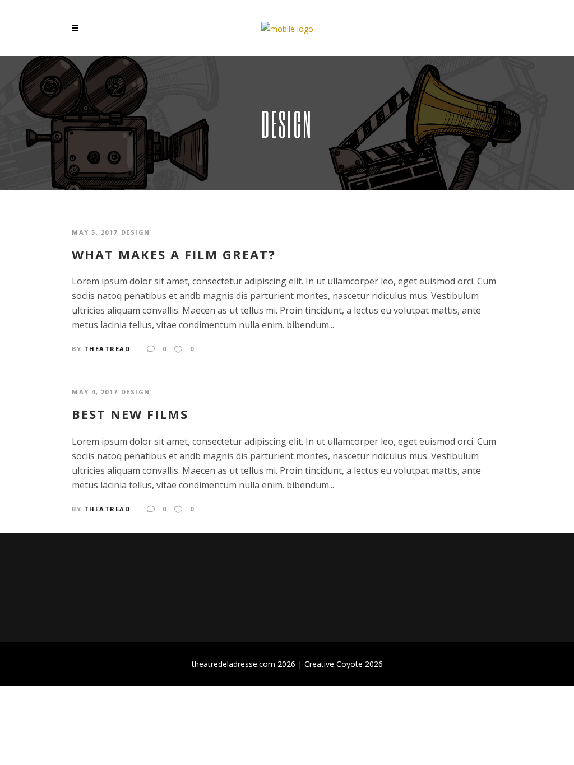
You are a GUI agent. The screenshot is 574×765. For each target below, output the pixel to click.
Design (135, 232)
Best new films (130, 414)
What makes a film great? (174, 254)
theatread (107, 348)
